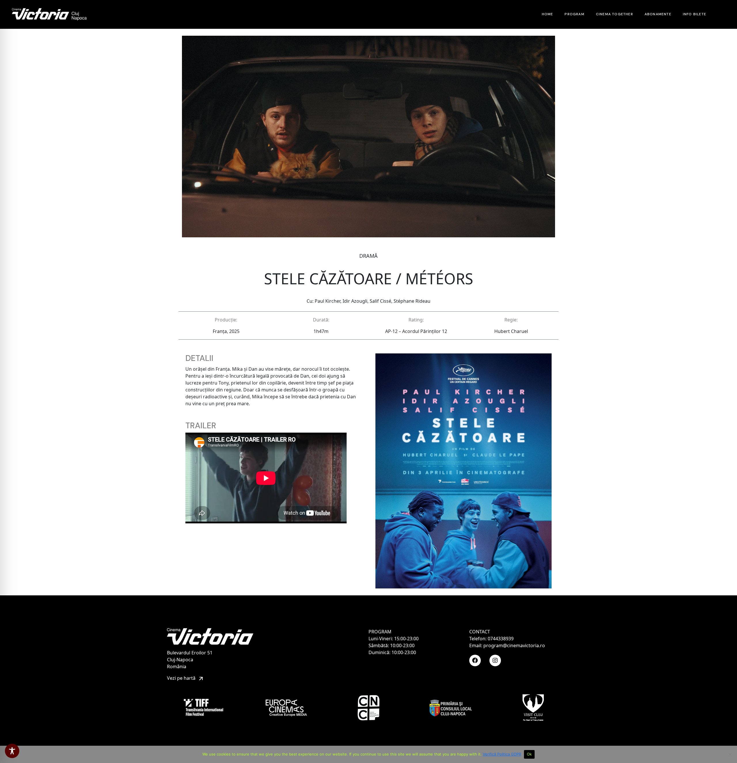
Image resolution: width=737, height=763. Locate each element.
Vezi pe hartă (182, 678)
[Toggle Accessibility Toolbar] (12, 751)
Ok (529, 754)
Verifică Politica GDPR (502, 754)
